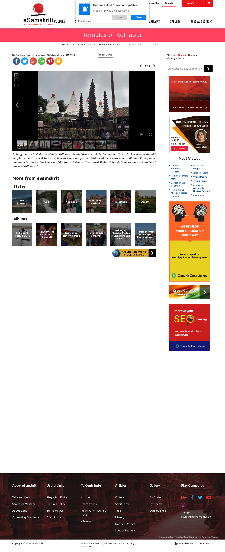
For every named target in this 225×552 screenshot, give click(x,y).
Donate (169, 3)
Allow (139, 17)
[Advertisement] (112, 418)
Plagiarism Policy (57, 497)
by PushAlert (86, 21)
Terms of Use (55, 510)
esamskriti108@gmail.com (50, 55)
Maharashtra (110, 44)
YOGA (104, 22)
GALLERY (175, 22)
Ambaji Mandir (200, 176)
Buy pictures (55, 517)
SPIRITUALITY (83, 22)
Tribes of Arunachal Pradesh (176, 168)
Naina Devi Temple (198, 167)
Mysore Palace (200, 180)
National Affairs (125, 523)
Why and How (21, 497)
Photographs (89, 503)
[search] (197, 3)
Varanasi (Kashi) (200, 172)
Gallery (84, 44)
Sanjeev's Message (24, 503)
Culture (119, 497)
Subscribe (153, 3)
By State (155, 497)
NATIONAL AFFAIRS (149, 22)
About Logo (19, 510)
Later (120, 17)
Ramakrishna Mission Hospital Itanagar (179, 192)
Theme (192, 55)
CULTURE (59, 22)
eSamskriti (87, 521)
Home (66, 44)
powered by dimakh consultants (193, 543)
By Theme (156, 503)
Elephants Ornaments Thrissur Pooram (201, 188)
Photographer (175, 58)
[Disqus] (83, 306)
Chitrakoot (198, 195)
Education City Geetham (178, 184)
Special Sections (125, 530)
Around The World (134, 253)
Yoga (118, 510)
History (119, 517)
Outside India (157, 510)
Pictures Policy (56, 503)
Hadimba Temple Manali (179, 177)
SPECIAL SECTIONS (201, 22)
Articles (85, 497)
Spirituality (122, 503)
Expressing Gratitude (25, 517)
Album (181, 55)
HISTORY (123, 22)
